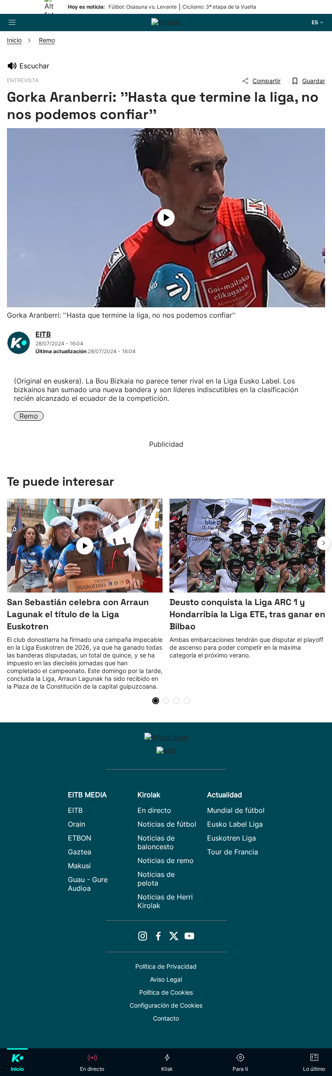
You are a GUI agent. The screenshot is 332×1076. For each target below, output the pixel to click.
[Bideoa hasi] (166, 217)
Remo (28, 416)
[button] (324, 543)
